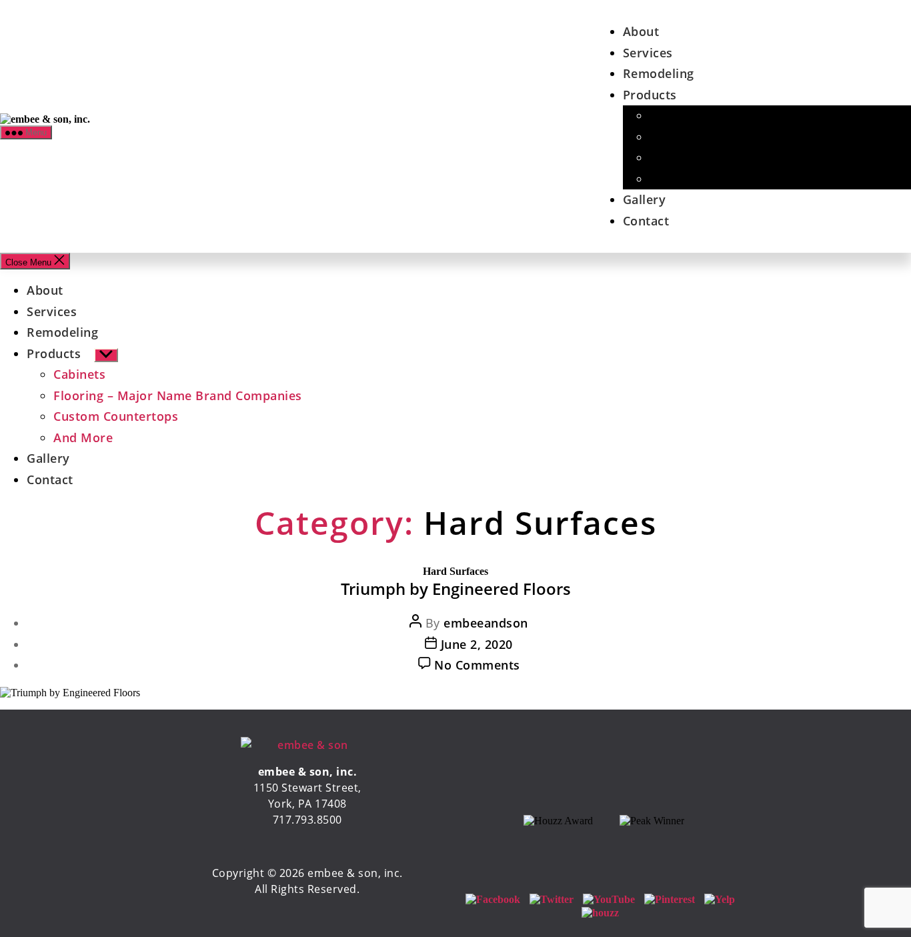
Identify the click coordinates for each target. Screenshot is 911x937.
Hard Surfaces (455, 571)
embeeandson (485, 623)
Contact (646, 221)
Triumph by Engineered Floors (456, 589)
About (641, 31)
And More (679, 179)
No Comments (477, 665)
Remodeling (658, 73)
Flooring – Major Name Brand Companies (177, 395)
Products (650, 95)
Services (648, 53)
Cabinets (676, 115)
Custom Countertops (712, 157)
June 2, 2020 (477, 644)
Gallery (644, 199)
